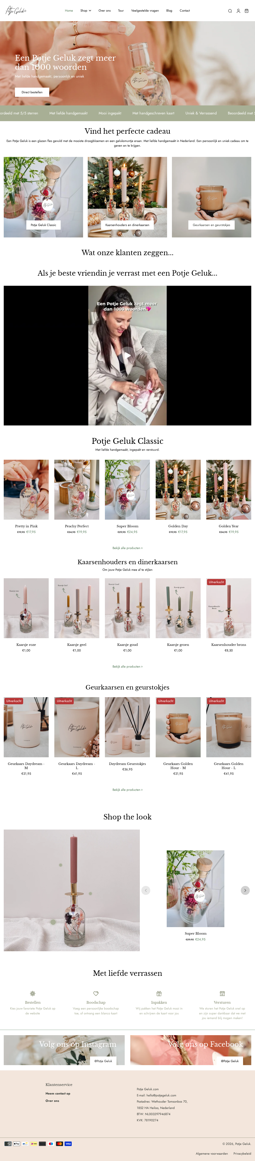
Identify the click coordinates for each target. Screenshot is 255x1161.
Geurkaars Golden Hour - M (178, 766)
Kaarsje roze (26, 645)
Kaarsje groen (178, 645)
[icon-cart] (246, 10)
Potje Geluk (242, 1144)
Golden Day (178, 526)
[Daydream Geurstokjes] (127, 727)
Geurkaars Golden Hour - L (228, 766)
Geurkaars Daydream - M (26, 766)
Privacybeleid (242, 1153)
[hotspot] (53, 922)
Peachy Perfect (77, 526)
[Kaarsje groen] (178, 608)
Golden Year (229, 526)
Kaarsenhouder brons (228, 645)
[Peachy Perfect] (76, 490)
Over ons (52, 1100)
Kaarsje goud (127, 645)
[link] (142, 548)
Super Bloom (127, 526)
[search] (230, 10)
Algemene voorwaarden (212, 1153)
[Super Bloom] (127, 490)
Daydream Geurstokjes (127, 764)
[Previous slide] (145, 890)
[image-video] (127, 356)
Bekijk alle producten (126, 548)
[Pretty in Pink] (26, 490)
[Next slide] (245, 890)
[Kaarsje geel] (76, 608)
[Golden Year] (228, 490)
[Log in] (238, 10)
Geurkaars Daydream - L (76, 766)
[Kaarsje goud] (127, 608)
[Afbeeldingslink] (64, 1050)
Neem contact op (58, 1093)
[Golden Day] (178, 490)
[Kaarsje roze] (26, 608)
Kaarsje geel (76, 645)
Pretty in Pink (26, 526)
